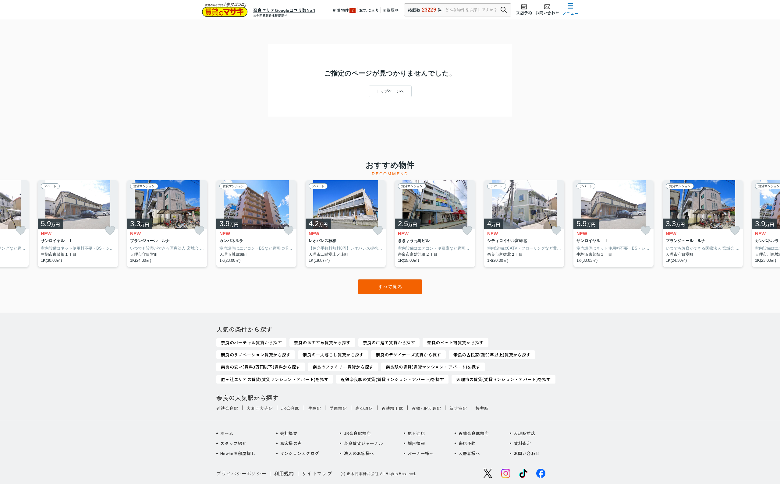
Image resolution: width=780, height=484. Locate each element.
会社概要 (288, 433)
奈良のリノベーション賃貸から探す (255, 355)
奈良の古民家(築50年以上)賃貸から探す (492, 355)
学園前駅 (338, 408)
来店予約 (467, 443)
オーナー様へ (421, 453)
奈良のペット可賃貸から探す (455, 342)
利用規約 (284, 473)
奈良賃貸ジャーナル (363, 443)
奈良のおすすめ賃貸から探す (322, 342)
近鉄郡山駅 (392, 408)
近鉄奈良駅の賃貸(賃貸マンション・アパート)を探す (392, 379)
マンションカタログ (299, 453)
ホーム (226, 433)
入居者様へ (469, 453)
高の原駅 (364, 408)
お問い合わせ (527, 453)
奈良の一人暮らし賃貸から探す (333, 355)
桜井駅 (481, 408)
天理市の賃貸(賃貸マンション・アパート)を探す (503, 379)
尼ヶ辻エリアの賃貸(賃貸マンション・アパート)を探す (274, 379)
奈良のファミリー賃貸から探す (343, 367)
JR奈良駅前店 (357, 433)
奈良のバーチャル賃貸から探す (251, 342)
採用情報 (416, 443)
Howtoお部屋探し (237, 453)
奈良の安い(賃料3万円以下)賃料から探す (260, 367)
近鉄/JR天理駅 (426, 408)
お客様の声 (291, 443)
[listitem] (256, 223)
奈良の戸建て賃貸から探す (389, 342)
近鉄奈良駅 (227, 408)
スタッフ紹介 (233, 443)
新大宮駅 (458, 408)
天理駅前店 (524, 433)
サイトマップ (317, 473)
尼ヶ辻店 (416, 433)
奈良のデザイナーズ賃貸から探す (408, 355)
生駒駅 (314, 408)
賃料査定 (522, 443)
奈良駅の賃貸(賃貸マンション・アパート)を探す (433, 367)
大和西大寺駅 (259, 408)
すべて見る (390, 286)
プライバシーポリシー (241, 473)
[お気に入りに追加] (21, 230)
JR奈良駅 (290, 408)
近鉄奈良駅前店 (474, 433)
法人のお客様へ (359, 453)
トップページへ (390, 91)
